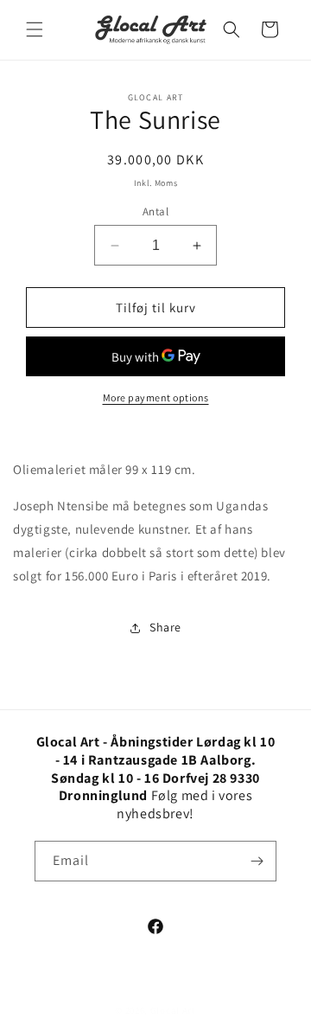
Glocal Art (173, 1010)
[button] (35, 29)
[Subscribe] (257, 861)
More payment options (156, 397)
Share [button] (165, 627)
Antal (155, 211)
